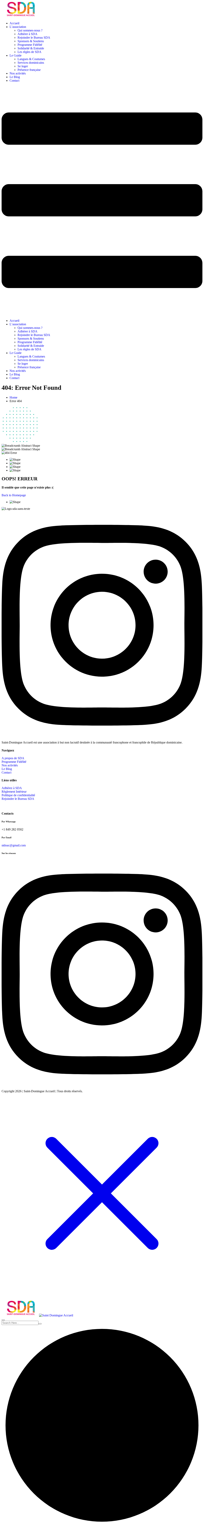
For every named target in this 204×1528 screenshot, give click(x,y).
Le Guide (16, 55)
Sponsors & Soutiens (31, 41)
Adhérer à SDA (27, 34)
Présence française (29, 69)
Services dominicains (31, 62)
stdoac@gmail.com (14, 845)
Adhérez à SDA (12, 788)
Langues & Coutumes (31, 59)
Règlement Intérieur (14, 791)
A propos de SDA (13, 758)
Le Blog (15, 77)
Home (13, 397)
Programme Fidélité (30, 44)
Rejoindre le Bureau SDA (34, 37)
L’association (18, 26)
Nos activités (18, 73)
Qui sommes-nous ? (30, 30)
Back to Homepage (14, 495)
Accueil (14, 23)
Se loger (23, 66)
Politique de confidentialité (18, 795)
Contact (14, 80)
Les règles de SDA (29, 52)
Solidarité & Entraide (31, 48)
